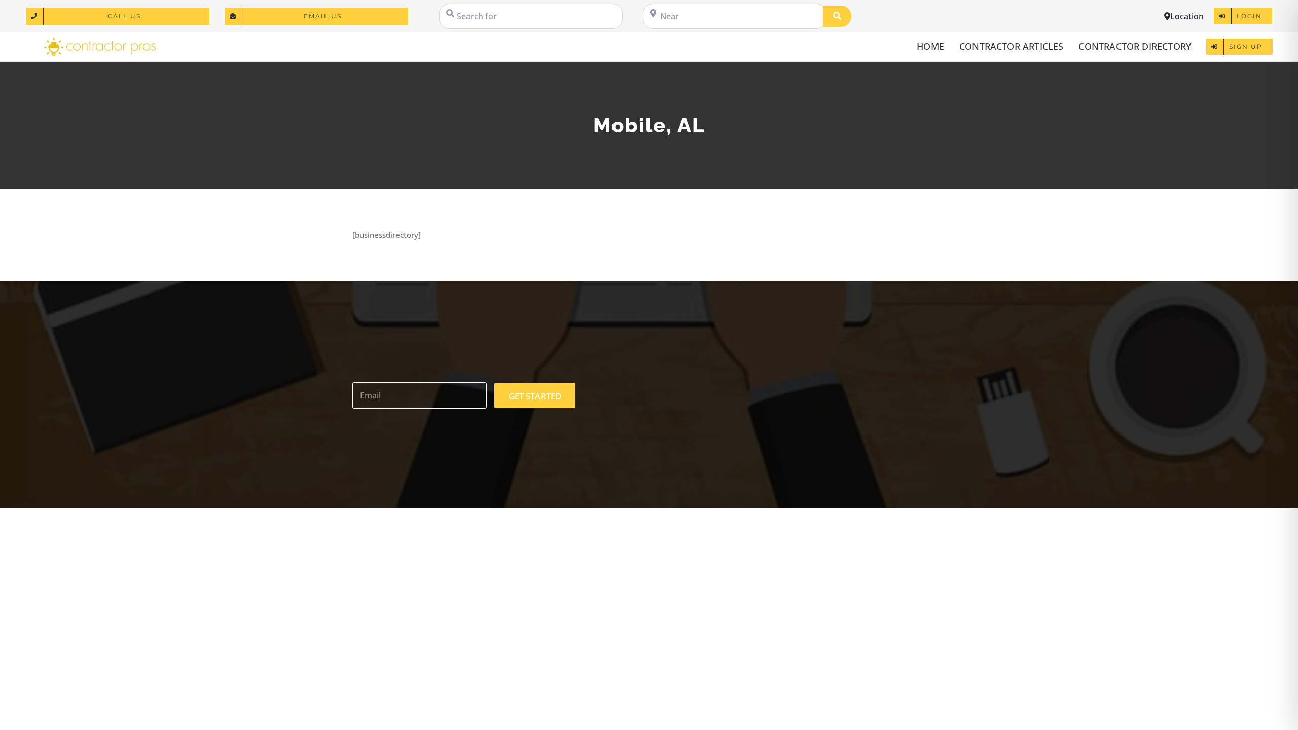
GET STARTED (535, 396)
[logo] (100, 41)
